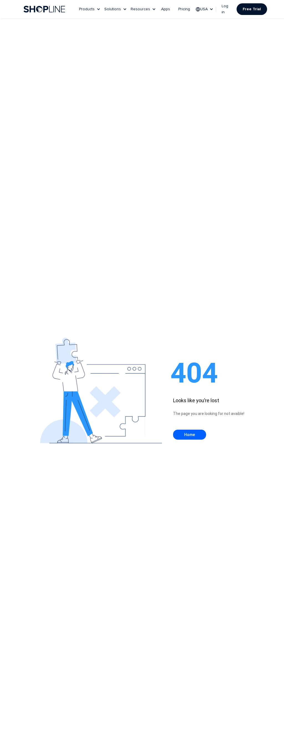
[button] (90, 9)
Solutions (112, 9)
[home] (44, 9)
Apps (165, 9)
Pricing (184, 9)
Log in (225, 9)
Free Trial (252, 9)
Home (189, 434)
